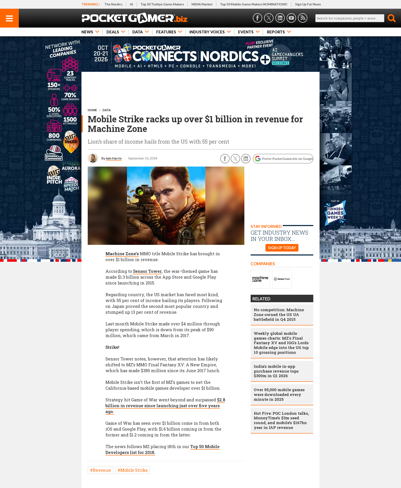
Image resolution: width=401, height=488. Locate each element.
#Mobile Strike (133, 470)
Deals (113, 31)
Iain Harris (114, 158)
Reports (276, 31)
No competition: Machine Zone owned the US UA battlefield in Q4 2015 (279, 314)
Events (246, 31)
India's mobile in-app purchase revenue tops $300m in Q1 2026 (276, 371)
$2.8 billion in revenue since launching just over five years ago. (165, 405)
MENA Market (202, 4)
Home (92, 110)
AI (131, 4)
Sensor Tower (147, 271)
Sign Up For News (308, 4)
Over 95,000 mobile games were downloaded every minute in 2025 (279, 394)
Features (166, 31)
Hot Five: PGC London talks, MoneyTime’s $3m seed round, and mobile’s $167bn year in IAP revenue (281, 420)
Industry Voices (207, 31)
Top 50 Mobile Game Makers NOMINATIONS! (254, 4)
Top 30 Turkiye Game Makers (162, 4)
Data (137, 31)
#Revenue (100, 470)
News (87, 31)
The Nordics (113, 4)
